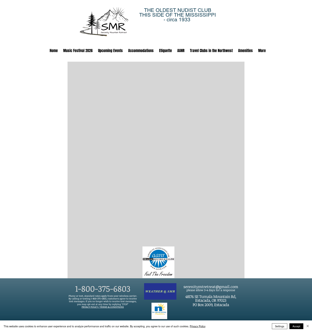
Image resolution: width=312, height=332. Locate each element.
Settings (279, 326)
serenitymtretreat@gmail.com (210, 286)
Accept (296, 326)
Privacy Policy (197, 326)
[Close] (308, 326)
